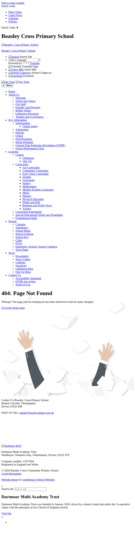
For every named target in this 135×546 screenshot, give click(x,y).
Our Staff (20, 104)
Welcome (20, 97)
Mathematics (29, 186)
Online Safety (30, 126)
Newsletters (21, 256)
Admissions (21, 129)
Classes (19, 154)
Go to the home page (13, 307)
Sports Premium (24, 142)
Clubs (18, 240)
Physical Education (33, 199)
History (26, 183)
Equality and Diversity (27, 107)
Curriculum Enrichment (28, 211)
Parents (12, 221)
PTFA (18, 243)
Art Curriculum (31, 167)
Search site (7, 488)
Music (25, 192)
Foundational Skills (26, 218)
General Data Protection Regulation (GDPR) (40, 145)
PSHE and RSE (31, 202)
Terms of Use (22, 284)
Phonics (26, 195)
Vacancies (21, 265)
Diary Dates (15, 12)
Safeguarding (22, 123)
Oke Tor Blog (23, 271)
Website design (9, 479)
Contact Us (14, 275)
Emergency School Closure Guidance (36, 246)
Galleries (13, 18)
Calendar (20, 224)
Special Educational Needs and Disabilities (39, 214)
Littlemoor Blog (24, 268)
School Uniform (24, 233)
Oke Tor (27, 161)
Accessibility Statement (28, 278)
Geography (28, 180)
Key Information (17, 120)
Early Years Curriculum (35, 173)
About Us (13, 94)
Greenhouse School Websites (38, 479)
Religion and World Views (37, 205)
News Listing (22, 259)
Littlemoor (28, 158)
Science (26, 208)
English (26, 176)
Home (11, 91)
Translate (35, 63)
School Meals (23, 230)
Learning (13, 151)
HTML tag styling (25, 281)
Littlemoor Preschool (27, 113)
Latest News (15, 15)
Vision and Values (25, 101)
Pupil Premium (23, 139)
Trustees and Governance (29, 116)
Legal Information (11, 473)
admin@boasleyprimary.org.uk (37, 412)
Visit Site (6, 513)
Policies (12, 21)
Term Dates (21, 249)
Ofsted (19, 135)
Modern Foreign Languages (37, 189)
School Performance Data (29, 148)
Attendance (21, 227)
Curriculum (21, 164)
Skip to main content (12, 2)
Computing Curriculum (35, 170)
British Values (23, 110)
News (11, 252)
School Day (22, 237)
